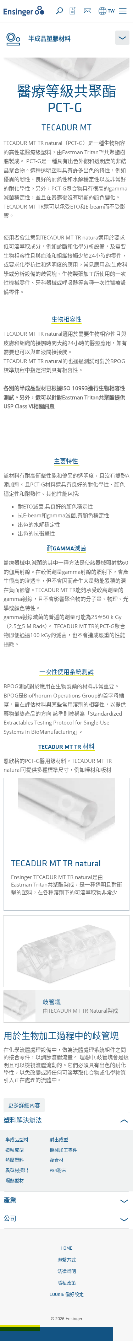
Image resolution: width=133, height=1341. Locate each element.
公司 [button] (10, 1219)
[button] (122, 11)
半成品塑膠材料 (49, 38)
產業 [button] (10, 1201)
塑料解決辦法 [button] (23, 1121)
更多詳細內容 (24, 1105)
